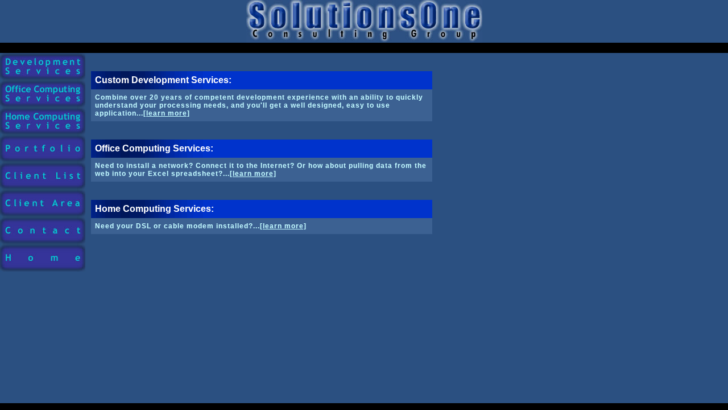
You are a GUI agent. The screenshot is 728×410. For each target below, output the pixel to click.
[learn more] (166, 113)
